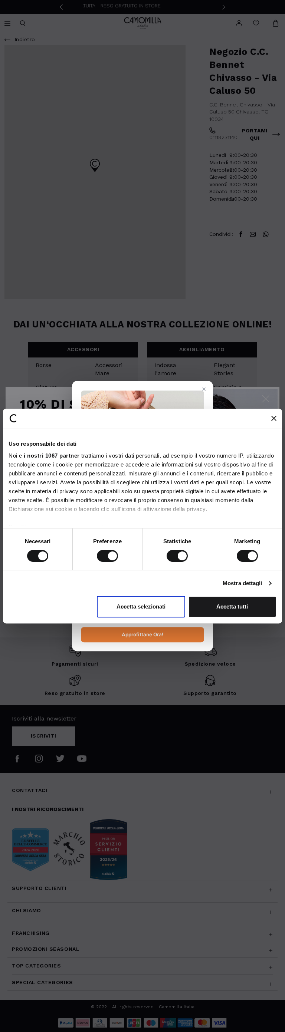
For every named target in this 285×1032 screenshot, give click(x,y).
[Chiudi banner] (273, 418)
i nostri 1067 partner (52, 455)
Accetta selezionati (141, 606)
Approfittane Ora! (142, 634)
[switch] (107, 556)
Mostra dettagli (242, 583)
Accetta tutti (232, 606)
